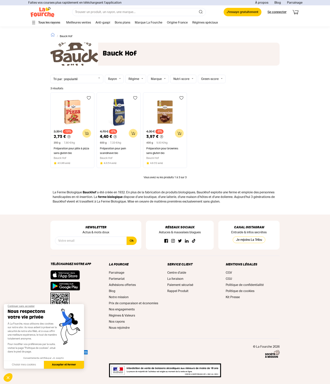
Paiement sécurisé (180, 284)
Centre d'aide (176, 272)
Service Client (179, 264)
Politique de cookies (240, 291)
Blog (277, 2)
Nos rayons (117, 321)
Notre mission (119, 297)
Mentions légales (241, 264)
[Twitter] (179, 241)
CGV (229, 272)
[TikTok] (193, 241)
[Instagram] (173, 241)
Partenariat (117, 278)
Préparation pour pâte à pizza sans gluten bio (71, 151)
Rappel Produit (177, 291)
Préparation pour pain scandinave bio (113, 151)
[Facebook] (166, 241)
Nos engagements (122, 309)
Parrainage (294, 2)
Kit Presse (233, 297)
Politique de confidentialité (245, 284)
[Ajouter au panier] (86, 133)
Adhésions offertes (122, 284)
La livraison (175, 278)
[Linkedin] (186, 241)
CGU (229, 278)
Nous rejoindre (119, 327)
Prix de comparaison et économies (133, 303)
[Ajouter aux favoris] (89, 98)
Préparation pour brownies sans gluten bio (162, 151)
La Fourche (119, 264)
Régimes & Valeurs (122, 315)
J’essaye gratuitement (242, 12)
